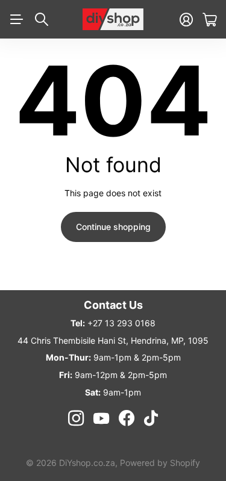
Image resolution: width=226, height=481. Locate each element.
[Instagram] (76, 418)
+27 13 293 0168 (121, 323)
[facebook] (126, 418)
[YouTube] (101, 418)
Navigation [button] (16, 19)
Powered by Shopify (160, 463)
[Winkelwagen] (209, 19)
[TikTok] (151, 418)
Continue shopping (113, 227)
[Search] (41, 19)
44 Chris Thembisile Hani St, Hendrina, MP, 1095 (113, 340)
